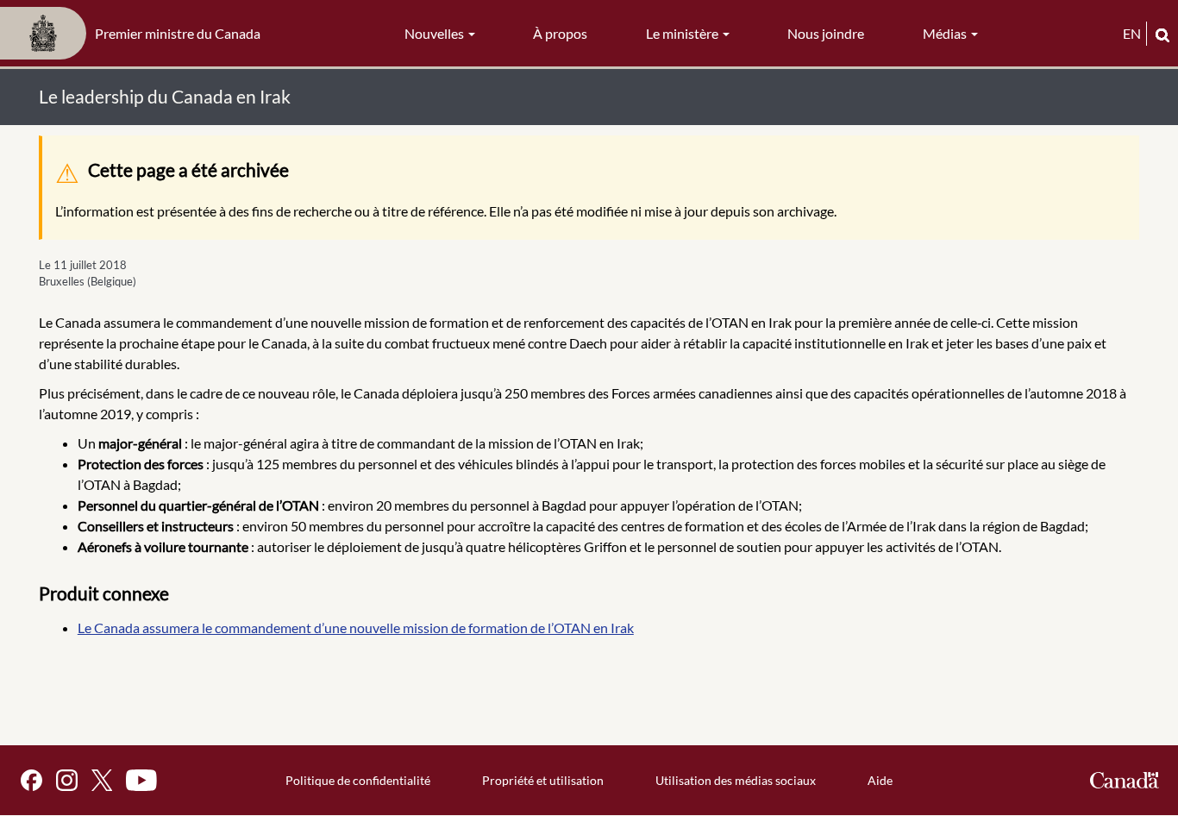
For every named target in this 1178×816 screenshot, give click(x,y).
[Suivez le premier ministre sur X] (101, 780)
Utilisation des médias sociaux (735, 780)
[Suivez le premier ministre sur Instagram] (67, 780)
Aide (880, 780)
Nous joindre (825, 33)
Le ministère (683, 33)
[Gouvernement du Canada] (1124, 780)
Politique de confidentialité (357, 780)
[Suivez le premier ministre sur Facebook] (31, 780)
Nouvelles (435, 33)
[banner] (135, 33)
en (1132, 33)
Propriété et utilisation (543, 780)
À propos (560, 33)
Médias (946, 33)
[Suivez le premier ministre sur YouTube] (141, 780)
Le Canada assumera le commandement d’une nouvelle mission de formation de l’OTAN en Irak (356, 627)
